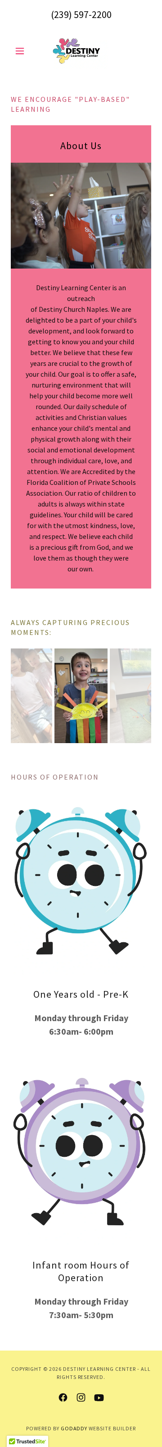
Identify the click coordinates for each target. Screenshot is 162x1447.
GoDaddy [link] (74, 1428)
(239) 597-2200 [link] (81, 14)
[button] (21, 51)
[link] (81, 51)
